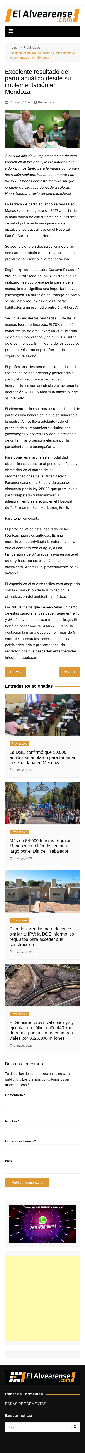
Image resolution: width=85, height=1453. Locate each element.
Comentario (15, 1095)
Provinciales (46, 102)
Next (67, 672)
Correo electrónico (20, 1141)
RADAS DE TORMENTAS (25, 1404)
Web (8, 1161)
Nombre (12, 1121)
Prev (18, 672)
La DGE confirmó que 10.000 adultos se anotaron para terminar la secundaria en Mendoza (42, 757)
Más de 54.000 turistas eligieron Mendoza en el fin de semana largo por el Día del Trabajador (40, 846)
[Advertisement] (42, 1298)
